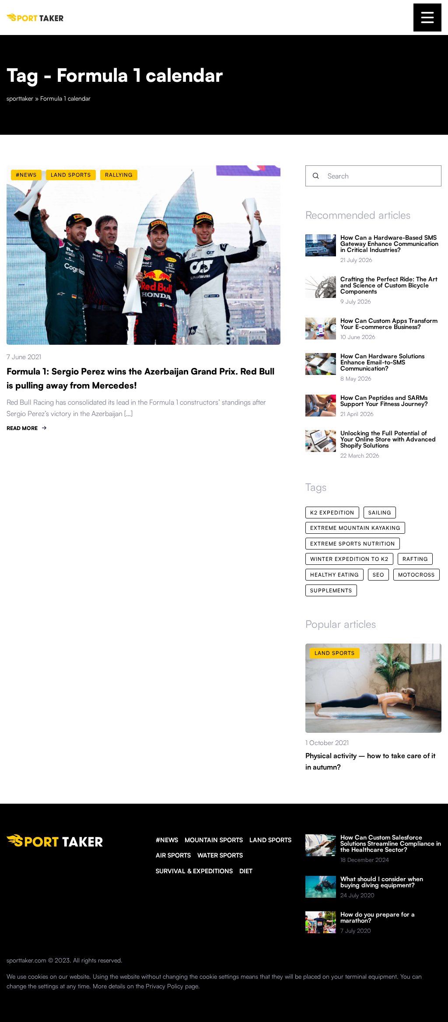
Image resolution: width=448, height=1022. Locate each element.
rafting (415, 559)
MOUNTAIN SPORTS (214, 840)
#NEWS (167, 840)
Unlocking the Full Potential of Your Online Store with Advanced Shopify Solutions (388, 439)
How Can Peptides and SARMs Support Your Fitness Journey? (384, 401)
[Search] (315, 175)
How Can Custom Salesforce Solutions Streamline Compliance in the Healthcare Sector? (390, 843)
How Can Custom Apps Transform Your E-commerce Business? (389, 324)
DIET (245, 871)
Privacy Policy (164, 986)
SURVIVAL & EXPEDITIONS (194, 871)
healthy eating (334, 574)
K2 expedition (332, 512)
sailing (379, 512)
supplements (331, 590)
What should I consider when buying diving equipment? (381, 882)
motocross (416, 574)
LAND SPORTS (270, 840)
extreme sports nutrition (352, 543)
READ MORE (22, 428)
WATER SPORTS (220, 855)
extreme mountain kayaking (355, 528)
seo (378, 574)
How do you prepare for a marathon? (377, 917)
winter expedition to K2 (349, 559)
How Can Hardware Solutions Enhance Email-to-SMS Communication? (382, 362)
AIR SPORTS (173, 855)
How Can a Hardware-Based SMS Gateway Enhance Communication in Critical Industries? (389, 243)
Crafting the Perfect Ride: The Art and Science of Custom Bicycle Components (389, 285)
